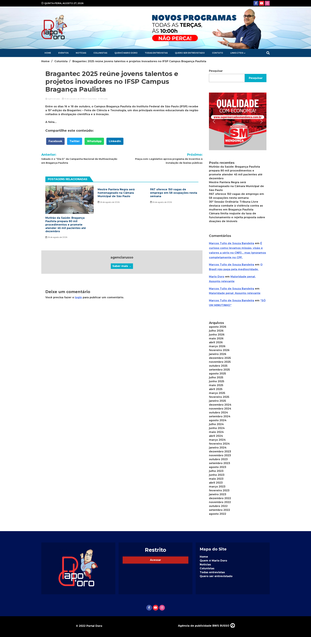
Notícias (81, 53)
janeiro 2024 (217, 447)
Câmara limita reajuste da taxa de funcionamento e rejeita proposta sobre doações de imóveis (237, 217)
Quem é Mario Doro (126, 53)
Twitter (74, 141)
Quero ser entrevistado (190, 53)
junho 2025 (216, 381)
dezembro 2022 (220, 498)
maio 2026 (216, 338)
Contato (217, 53)
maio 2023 (216, 478)
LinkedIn (115, 141)
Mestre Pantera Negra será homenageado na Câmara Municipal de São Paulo (116, 193)
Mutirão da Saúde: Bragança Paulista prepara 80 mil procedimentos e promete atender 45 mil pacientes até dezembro (65, 224)
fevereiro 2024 (219, 443)
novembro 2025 (220, 361)
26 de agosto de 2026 (57, 237)
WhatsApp (94, 141)
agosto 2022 (217, 513)
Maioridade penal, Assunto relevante (234, 293)
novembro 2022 (220, 502)
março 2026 (217, 346)
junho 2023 (216, 474)
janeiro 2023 (217, 494)
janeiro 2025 (217, 400)
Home (48, 53)
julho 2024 (216, 424)
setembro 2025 (219, 369)
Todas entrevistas (156, 53)
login (78, 297)
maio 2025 (216, 385)
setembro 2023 (219, 463)
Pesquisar (216, 70)
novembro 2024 (220, 408)
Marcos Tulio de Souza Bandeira (231, 243)
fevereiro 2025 (219, 396)
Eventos (63, 53)
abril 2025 (215, 389)
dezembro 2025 (220, 357)
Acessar (155, 559)
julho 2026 (216, 330)
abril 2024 (216, 435)
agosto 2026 (217, 326)
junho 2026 (217, 334)
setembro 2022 (219, 509)
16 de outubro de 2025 (74, 98)
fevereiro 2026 (219, 350)
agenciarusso (53, 98)
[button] (237, 121)
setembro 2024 (219, 416)
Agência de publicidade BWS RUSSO (204, 625)
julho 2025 (216, 377)
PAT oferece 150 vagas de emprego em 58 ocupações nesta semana (173, 193)
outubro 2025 (218, 365)
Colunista (91, 98)
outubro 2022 (218, 506)
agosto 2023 (217, 467)
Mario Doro (216, 276)
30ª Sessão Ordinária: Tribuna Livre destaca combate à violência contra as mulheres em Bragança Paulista (236, 205)
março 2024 (217, 439)
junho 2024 (217, 428)
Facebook (55, 141)
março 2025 (217, 393)
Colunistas (100, 53)
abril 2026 (216, 342)
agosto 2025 (217, 373)
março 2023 (217, 486)
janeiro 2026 (217, 354)
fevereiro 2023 (219, 490)
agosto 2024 (217, 420)
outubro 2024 (218, 412)
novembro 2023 (220, 455)
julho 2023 (216, 471)
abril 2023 (216, 482)
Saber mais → (121, 266)
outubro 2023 (218, 459)
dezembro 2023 (220, 451)
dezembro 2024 (220, 404)
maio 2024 (216, 432)
